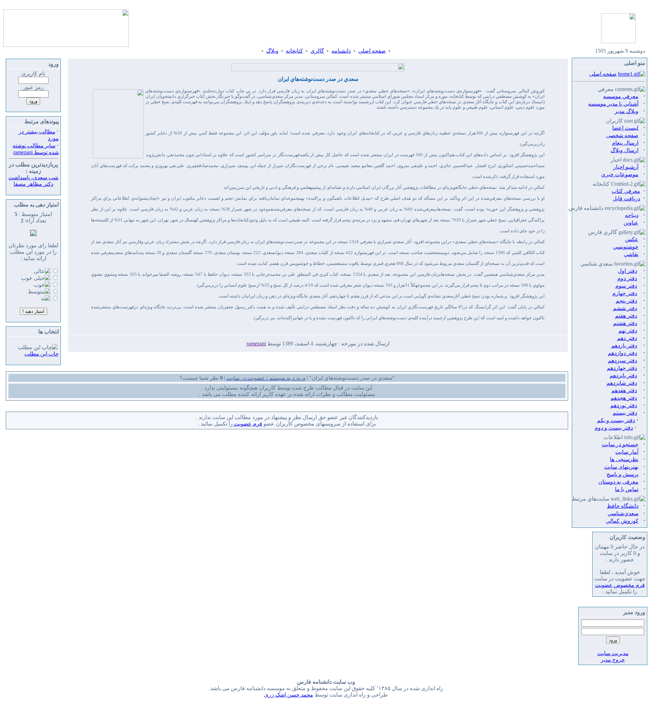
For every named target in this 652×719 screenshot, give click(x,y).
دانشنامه (341, 51)
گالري (317, 51)
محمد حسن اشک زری (288, 695)
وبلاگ (272, 51)
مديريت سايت (613, 653)
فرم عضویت (247, 424)
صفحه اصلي (372, 51)
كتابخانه (294, 51)
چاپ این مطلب (41, 354)
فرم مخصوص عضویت (620, 585)
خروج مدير (613, 660)
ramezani (256, 343)
